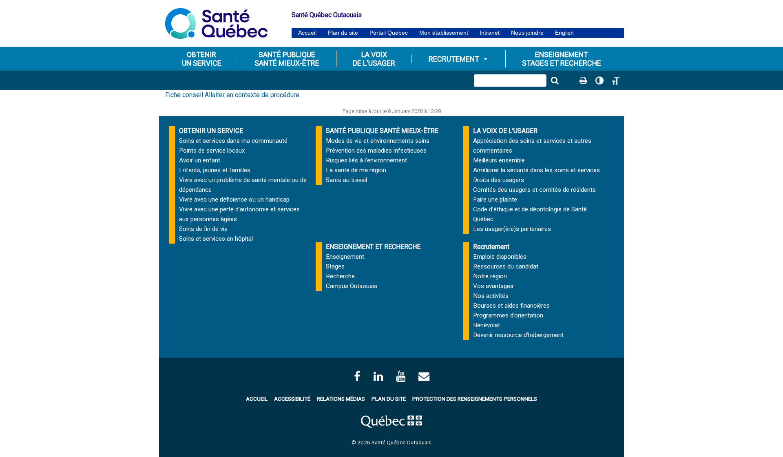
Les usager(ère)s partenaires (512, 229)
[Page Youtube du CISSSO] (400, 376)
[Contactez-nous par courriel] (424, 376)
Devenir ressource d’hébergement (518, 335)
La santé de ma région (356, 170)
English (564, 33)
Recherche (340, 276)
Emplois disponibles (499, 256)
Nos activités (491, 295)
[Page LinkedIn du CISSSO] (378, 376)
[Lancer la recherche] (554, 80)
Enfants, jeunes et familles (214, 170)
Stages (335, 266)
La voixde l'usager (374, 58)
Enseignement (345, 256)
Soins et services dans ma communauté (233, 140)
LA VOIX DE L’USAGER (505, 131)
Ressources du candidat (505, 266)
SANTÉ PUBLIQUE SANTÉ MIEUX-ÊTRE (382, 131)
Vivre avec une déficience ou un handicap (234, 199)
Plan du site (343, 33)
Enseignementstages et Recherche (561, 58)
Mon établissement (443, 33)
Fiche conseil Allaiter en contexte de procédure (232, 95)
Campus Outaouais (351, 286)
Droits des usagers (498, 180)
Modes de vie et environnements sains (377, 140)
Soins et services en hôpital (216, 238)
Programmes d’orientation (508, 315)
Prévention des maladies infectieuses (376, 150)
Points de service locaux (212, 150)
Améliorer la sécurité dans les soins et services (536, 170)
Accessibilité (292, 398)
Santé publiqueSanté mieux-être (286, 58)
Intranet (490, 33)
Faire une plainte (495, 199)
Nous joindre (527, 33)
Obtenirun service (201, 58)
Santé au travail (346, 180)
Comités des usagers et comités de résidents (534, 189)
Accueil (307, 33)
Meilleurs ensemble (499, 160)
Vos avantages (493, 286)
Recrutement (454, 59)
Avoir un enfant (199, 160)
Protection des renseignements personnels (474, 398)
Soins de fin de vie (203, 229)
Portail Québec (388, 33)
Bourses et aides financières (511, 305)
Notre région (490, 276)
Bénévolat (486, 325)
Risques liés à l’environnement (366, 160)
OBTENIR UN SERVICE (211, 131)
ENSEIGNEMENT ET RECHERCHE (373, 247)
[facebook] (357, 376)
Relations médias (341, 398)
